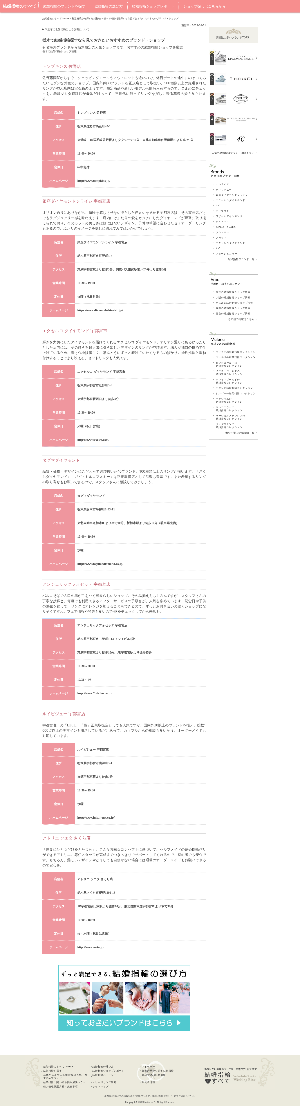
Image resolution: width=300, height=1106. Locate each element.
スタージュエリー (226, 253)
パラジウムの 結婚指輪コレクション (229, 400)
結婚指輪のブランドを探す (64, 6)
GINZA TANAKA (226, 227)
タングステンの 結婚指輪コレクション (229, 425)
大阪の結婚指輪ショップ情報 (233, 297)
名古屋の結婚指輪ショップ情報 (234, 302)
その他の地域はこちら (241, 319)
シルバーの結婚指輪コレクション (236, 393)
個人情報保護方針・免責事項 (60, 1086)
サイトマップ (100, 1086)
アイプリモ (222, 211)
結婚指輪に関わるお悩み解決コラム (64, 1082)
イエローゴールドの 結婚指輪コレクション (229, 372)
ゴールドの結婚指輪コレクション (236, 357)
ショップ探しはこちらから (204, 6)
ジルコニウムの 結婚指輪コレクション (229, 408)
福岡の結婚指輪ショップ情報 (233, 308)
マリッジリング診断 (104, 1082)
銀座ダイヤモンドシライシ (232, 194)
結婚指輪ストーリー (104, 1074)
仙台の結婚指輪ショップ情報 (233, 313)
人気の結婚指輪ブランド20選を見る (233, 153)
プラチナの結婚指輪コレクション (236, 351)
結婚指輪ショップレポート (153, 6)
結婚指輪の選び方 (109, 6)
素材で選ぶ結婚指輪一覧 (239, 433)
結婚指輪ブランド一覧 (241, 259)
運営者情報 (148, 1082)
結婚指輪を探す (52, 1070)
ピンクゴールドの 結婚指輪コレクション (229, 364)
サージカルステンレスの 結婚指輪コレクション (230, 417)
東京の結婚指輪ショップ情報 (233, 292)
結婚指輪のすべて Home (58, 1066)
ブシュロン (222, 232)
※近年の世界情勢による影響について (67, 29)
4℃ (218, 205)
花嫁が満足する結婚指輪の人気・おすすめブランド (65, 1076)
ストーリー (148, 1066)
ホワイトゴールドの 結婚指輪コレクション (229, 381)
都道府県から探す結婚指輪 (158, 1070)
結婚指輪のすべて (19, 6)
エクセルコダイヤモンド (230, 200)
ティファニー (224, 189)
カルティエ (222, 184)
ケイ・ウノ (222, 221)
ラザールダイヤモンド (229, 216)
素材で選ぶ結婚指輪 (154, 1074)
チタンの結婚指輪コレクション (234, 387)
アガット (221, 237)
